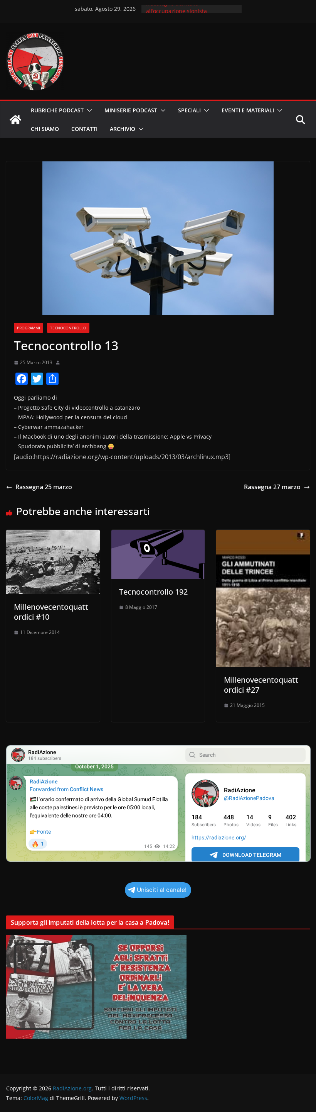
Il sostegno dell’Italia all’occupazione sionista (176, 12)
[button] (88, 110)
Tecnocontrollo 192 (153, 592)
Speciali (189, 110)
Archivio (122, 128)
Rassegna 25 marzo (43, 487)
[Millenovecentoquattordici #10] (53, 535)
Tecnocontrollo (68, 328)
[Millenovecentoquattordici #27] (263, 535)
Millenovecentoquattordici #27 (261, 685)
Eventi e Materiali (248, 110)
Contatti (84, 128)
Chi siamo (45, 128)
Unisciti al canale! (162, 889)
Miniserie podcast (130, 110)
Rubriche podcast (57, 110)
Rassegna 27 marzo (272, 487)
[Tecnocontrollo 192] (158, 535)
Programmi (28, 328)
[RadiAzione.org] (15, 119)
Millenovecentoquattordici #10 (51, 612)
